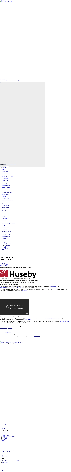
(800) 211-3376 (18, 287)
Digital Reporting (5, 180)
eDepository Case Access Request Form (8, 450)
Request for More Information (7, 447)
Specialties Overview (5, 227)
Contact (5, 246)
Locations (3, 467)
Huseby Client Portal (27, 319)
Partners (3, 433)
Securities (3, 240)
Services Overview (5, 171)
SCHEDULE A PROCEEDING (5, 342)
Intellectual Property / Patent (6, 234)
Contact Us (4, 439)
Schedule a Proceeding (6, 448)
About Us (3, 432)
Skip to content (2, 0)
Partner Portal (4, 456)
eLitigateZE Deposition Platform (7, 200)
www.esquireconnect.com (53, 286)
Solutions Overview (5, 214)
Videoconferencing (5, 210)
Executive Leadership (7, 243)
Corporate (3, 221)
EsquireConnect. (37, 336)
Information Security (5, 218)
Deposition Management (6, 173)
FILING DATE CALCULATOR (17, 342)
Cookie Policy (4, 438)
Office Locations (5, 428)
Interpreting (4, 189)
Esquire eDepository (5, 205)
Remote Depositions (5, 207)
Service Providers (7, 245)
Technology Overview (5, 198)
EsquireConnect (4, 203)
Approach (3, 216)
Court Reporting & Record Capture (8, 176)
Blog (3, 249)
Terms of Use (4, 434)
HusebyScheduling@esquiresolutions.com (7, 287)
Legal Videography (5, 190)
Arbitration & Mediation (6, 187)
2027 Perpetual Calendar (6, 451)
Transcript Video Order (6, 449)
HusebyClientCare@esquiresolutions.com (52, 318)
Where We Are (4, 81)
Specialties (4, 427)
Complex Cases (4, 229)
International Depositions (6, 185)
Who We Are (4, 241)
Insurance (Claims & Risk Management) (8, 223)
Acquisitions (6, 248)
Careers (5, 244)
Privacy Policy (4, 437)
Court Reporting (5, 178)
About (5, 242)
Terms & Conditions (5, 435)
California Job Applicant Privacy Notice (8, 436)
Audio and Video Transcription (7, 192)
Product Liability (5, 238)
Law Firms (4, 220)
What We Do (4, 167)
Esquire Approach (5, 424)
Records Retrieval (5, 183)
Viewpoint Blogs (5, 462)
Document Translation (5, 194)
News (5, 247)
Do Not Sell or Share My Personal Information (9, 443)
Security (3, 426)
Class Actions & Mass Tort (6, 231)
